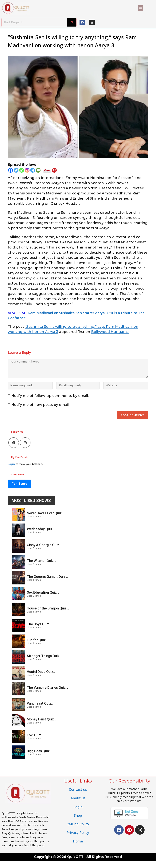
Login (11, 463)
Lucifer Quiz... (37, 640)
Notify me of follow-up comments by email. (50, 396)
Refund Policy (78, 824)
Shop (78, 815)
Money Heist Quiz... (41, 719)
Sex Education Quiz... (43, 592)
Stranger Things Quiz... (44, 656)
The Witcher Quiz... (41, 561)
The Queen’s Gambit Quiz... (47, 577)
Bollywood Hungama (110, 332)
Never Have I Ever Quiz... (45, 513)
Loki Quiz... (35, 735)
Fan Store (19, 484)
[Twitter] (16, 170)
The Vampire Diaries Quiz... (47, 687)
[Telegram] (32, 170)
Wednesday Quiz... (41, 529)
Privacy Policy (78, 832)
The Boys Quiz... (39, 624)
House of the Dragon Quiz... (48, 608)
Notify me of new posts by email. (40, 405)
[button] (140, 8)
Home (78, 841)
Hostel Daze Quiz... (41, 672)
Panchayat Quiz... (40, 703)
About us (78, 798)
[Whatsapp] (21, 170)
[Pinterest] (54, 170)
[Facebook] (82, 22)
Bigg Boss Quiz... (39, 751)
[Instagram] (92, 22)
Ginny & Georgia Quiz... (44, 545)
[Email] (38, 170)
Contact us (78, 789)
